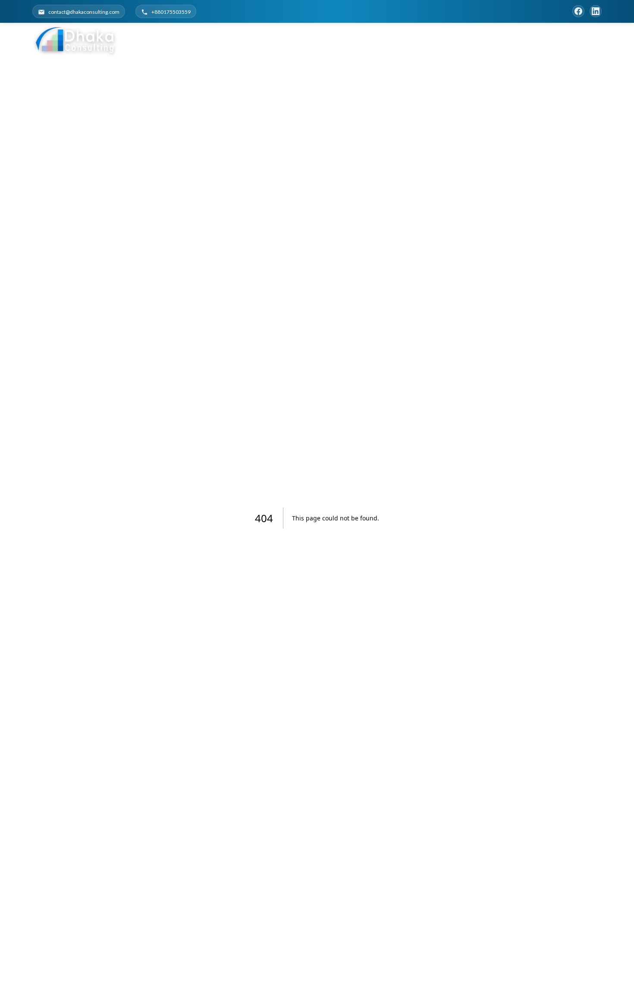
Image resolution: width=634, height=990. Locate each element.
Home (394, 40)
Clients (495, 40)
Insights (532, 40)
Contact (578, 40)
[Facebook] (578, 11)
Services (458, 40)
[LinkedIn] (596, 11)
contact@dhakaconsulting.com (83, 12)
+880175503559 (171, 12)
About (423, 40)
